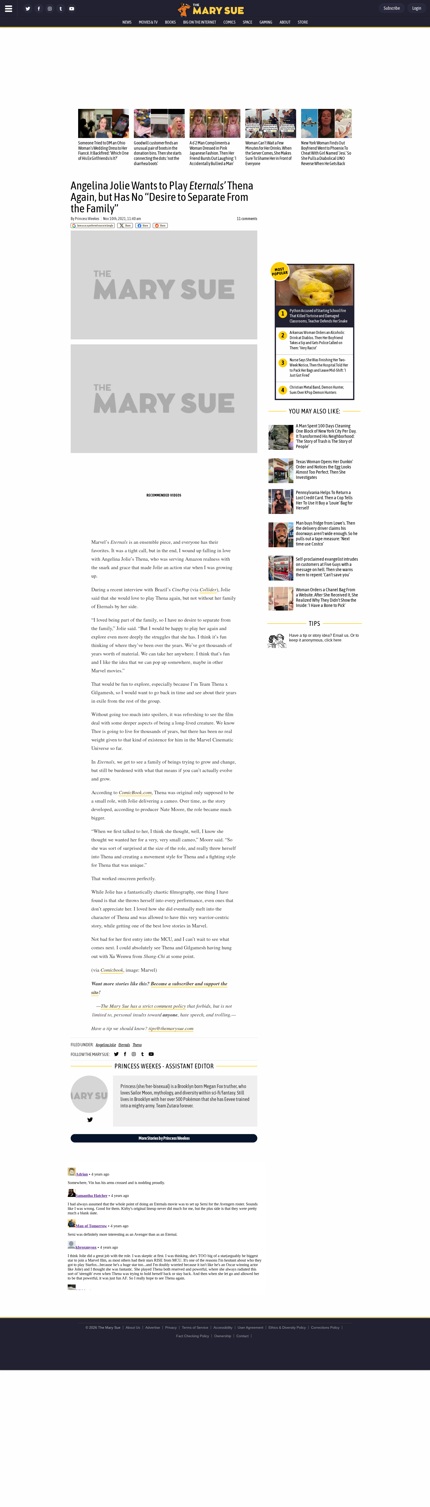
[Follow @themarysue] (27, 12)
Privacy (171, 1327)
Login (416, 8)
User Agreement (250, 1327)
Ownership (222, 1336)
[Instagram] (49, 12)
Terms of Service (195, 1327)
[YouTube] (71, 12)
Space (247, 22)
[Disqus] (165, 1228)
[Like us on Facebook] (38, 12)
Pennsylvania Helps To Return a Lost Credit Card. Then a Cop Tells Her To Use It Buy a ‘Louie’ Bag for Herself (324, 500)
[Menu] (8, 8)
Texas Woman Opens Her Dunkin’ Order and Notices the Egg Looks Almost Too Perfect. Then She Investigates (324, 469)
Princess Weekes (87, 218)
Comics (229, 22)
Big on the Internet (199, 22)
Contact (242, 1336)
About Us (133, 1327)
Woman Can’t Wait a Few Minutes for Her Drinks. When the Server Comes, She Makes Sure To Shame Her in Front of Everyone (268, 153)
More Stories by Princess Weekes (164, 1138)
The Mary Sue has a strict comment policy (143, 1006)
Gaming (266, 22)
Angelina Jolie (106, 1045)
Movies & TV (148, 22)
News (126, 22)
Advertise (152, 1327)
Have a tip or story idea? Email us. (319, 635)
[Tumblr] (60, 12)
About (285, 22)
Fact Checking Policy (192, 1336)
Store (303, 22)
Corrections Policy (325, 1327)
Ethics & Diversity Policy (287, 1327)
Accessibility (223, 1327)
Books (170, 22)
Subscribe (392, 8)
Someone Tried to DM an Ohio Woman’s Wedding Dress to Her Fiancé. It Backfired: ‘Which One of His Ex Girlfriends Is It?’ (103, 150)
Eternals (124, 1045)
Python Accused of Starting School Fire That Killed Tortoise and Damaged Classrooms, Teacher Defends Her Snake (318, 315)
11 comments (247, 219)
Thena (137, 1045)
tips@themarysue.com (171, 1028)
